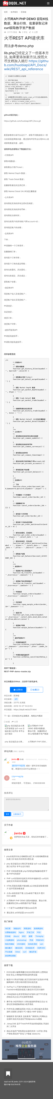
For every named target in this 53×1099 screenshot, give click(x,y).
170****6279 (17, 776)
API (16, 699)
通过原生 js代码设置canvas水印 (20, 912)
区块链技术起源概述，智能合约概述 (27, 716)
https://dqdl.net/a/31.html (25, 709)
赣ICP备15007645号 (12, 1084)
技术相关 (14, 12)
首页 (6, 12)
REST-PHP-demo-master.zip (17, 671)
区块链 (23, 12)
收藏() (35, 689)
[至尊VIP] (18, 759)
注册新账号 (17, 814)
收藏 (7, 722)
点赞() (19, 689)
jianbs (14, 759)
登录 (7, 814)
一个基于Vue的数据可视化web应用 (22, 908)
